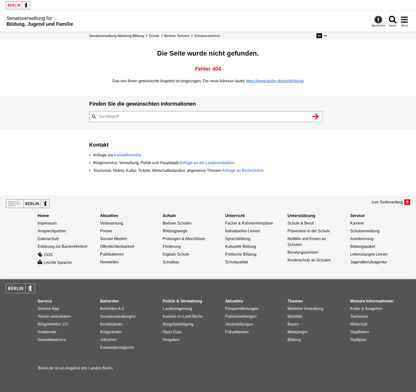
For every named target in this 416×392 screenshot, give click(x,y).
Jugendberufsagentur (368, 262)
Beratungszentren (303, 252)
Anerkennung (362, 239)
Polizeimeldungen (240, 316)
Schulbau (171, 262)
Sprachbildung (237, 239)
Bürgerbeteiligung (178, 324)
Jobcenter (108, 340)
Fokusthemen (237, 332)
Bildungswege (175, 231)
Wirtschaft (358, 324)
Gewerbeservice (52, 340)
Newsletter (109, 262)
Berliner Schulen (176, 36)
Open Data (172, 332)
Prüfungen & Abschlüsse (184, 239)
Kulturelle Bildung (240, 246)
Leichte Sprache (58, 262)
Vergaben (171, 340)
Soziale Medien (113, 239)
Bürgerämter (110, 332)
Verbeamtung (111, 223)
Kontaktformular (127, 155)
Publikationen (112, 254)
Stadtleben (359, 332)
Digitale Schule (176, 254)
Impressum (47, 223)
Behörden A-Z (112, 309)
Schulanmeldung (365, 231)
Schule (154, 36)
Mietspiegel (297, 332)
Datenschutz (48, 239)
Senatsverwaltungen (118, 316)
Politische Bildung (240, 254)
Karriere (357, 223)
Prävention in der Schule (309, 231)
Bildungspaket (362, 246)
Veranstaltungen (239, 324)
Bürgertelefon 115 (53, 324)
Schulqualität (236, 262)
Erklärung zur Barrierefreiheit (62, 246)
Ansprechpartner (52, 231)
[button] (321, 35)
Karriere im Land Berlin (183, 316)
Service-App (48, 309)
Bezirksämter (111, 324)
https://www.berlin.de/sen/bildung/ (275, 81)
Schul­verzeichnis (207, 36)
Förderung (172, 246)
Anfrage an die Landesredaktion (206, 163)
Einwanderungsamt (117, 347)
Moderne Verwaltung (305, 309)
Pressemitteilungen (241, 309)
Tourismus (359, 316)
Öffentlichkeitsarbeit (117, 246)
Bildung (294, 340)
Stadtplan (358, 340)
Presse (106, 231)
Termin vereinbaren (54, 316)
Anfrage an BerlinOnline (242, 170)
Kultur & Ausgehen (366, 309)
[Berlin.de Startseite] (18, 5)
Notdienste (47, 332)
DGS (48, 255)
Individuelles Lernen (242, 231)
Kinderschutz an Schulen (309, 260)
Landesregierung (177, 309)
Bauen (293, 324)
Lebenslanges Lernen (369, 254)
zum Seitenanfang (387, 202)
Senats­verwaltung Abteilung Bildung (116, 36)
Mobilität (295, 316)
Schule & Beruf (301, 223)
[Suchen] (315, 116)
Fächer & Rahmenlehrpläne (249, 223)
